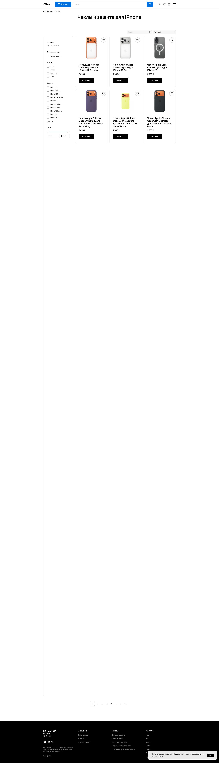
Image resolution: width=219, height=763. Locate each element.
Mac (147, 735)
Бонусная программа (119, 742)
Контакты (81, 739)
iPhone (148, 742)
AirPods (148, 749)
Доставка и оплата (118, 735)
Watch (148, 746)
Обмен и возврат (118, 739)
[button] (159, 4)
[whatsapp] (44, 742)
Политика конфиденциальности (123, 749)
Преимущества (83, 735)
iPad (147, 739)
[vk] (52, 742)
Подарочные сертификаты (121, 746)
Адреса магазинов (84, 742)
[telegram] (48, 742)
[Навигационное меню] (174, 4)
